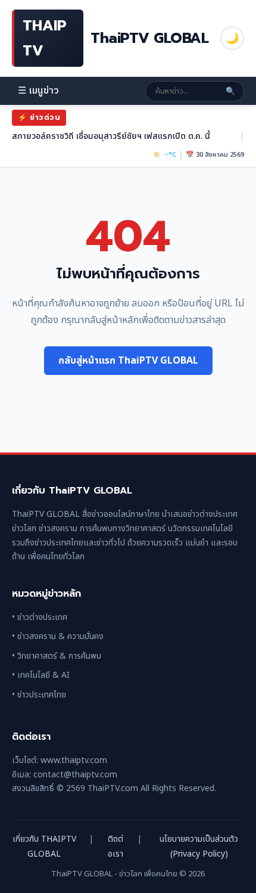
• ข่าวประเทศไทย (39, 695)
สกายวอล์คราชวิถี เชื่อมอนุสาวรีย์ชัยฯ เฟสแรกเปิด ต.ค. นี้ (111, 136)
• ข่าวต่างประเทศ (39, 617)
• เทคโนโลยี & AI (41, 675)
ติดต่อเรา (115, 846)
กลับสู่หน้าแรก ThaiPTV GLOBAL (128, 361)
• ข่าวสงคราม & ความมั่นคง (58, 636)
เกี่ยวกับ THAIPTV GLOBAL (44, 846)
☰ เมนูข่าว (38, 91)
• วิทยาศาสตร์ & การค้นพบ (56, 656)
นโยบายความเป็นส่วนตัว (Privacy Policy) (199, 846)
